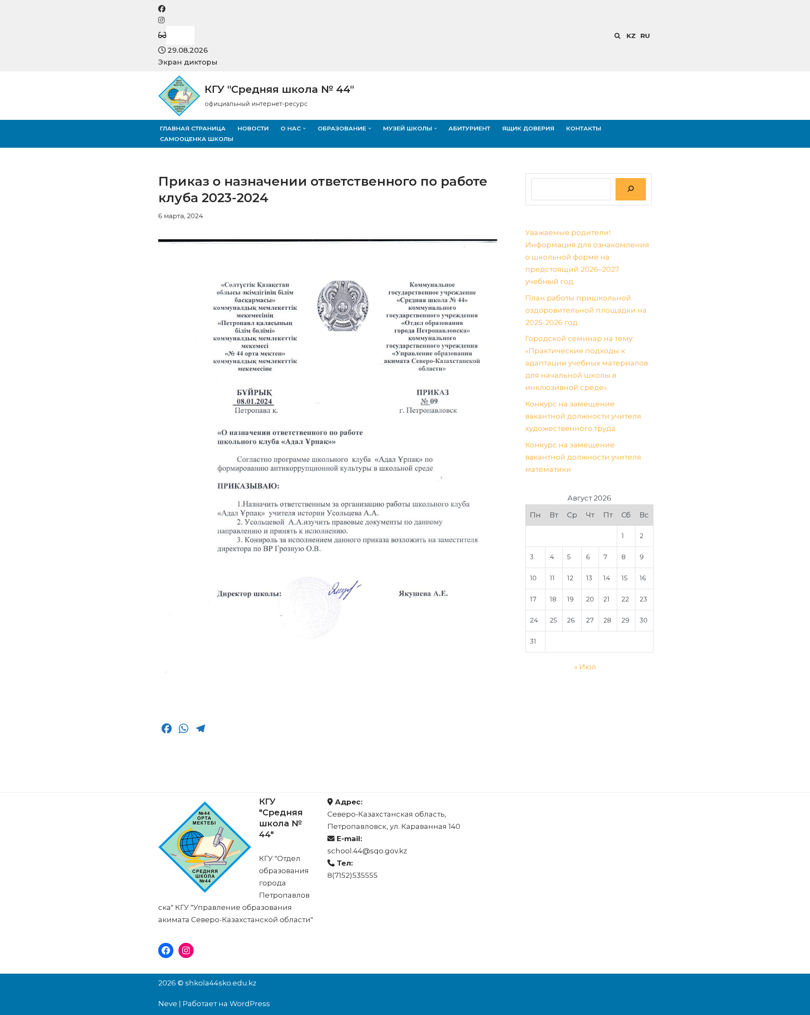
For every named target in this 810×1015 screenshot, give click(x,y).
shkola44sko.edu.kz (220, 983)
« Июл (585, 667)
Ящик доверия (528, 128)
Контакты (583, 128)
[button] (304, 128)
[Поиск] (617, 35)
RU (645, 36)
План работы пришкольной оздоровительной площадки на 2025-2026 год (586, 310)
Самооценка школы (196, 138)
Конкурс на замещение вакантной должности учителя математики (583, 457)
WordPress (250, 1003)
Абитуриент (469, 128)
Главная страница (193, 128)
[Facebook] (165, 950)
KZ (631, 36)
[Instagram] (186, 950)
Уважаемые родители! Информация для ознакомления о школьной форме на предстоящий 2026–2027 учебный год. (587, 257)
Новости (253, 128)
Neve (167, 1003)
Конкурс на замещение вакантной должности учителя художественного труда (583, 416)
